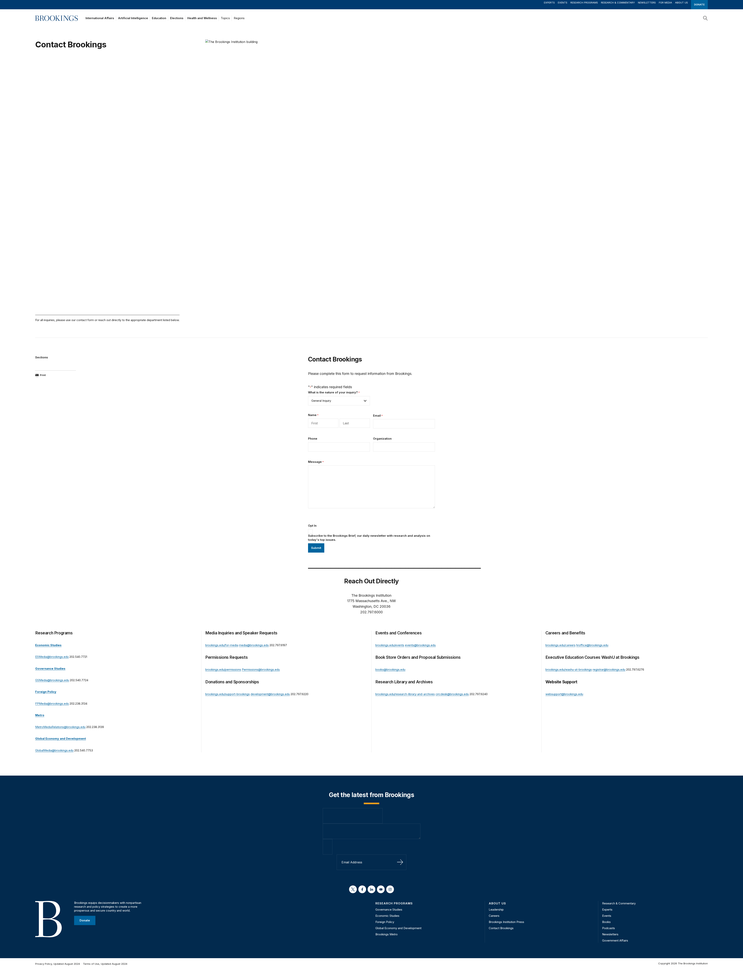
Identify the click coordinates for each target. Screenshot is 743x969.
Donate (699, 4)
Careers (494, 916)
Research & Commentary (618, 2)
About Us (681, 2)
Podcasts (608, 928)
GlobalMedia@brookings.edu (54, 750)
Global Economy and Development (398, 928)
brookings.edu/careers (560, 645)
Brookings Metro (386, 934)
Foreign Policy (384, 922)
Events (562, 2)
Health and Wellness (202, 18)
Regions (239, 18)
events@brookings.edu (420, 645)
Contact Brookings (501, 928)
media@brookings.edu (254, 645)
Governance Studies (388, 909)
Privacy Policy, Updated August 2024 (57, 963)
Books (606, 922)
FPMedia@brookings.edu (52, 703)
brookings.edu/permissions (223, 669)
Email (378, 415)
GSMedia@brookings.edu (52, 680)
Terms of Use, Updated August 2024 (105, 963)
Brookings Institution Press (506, 922)
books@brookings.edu (390, 669)
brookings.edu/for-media (221, 645)
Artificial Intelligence (133, 18)
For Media (665, 2)
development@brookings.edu (270, 694)
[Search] (705, 18)
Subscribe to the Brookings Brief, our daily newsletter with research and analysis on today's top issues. (369, 537)
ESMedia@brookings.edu (52, 657)
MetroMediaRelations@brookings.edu (60, 727)
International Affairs (100, 18)
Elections (176, 18)
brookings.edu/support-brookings (227, 694)
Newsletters (647, 2)
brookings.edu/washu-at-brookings (568, 669)
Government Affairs (615, 940)
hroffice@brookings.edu (592, 645)
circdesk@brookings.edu (452, 694)
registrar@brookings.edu (609, 669)
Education (159, 18)
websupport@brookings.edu (564, 694)
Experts (549, 2)
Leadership (496, 909)
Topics (225, 18)
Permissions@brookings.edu (261, 669)
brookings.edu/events (389, 645)
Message (316, 462)
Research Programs (584, 2)
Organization (382, 438)
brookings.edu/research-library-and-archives (405, 694)
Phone (312, 438)
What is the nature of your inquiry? (334, 392)
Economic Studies (387, 916)
